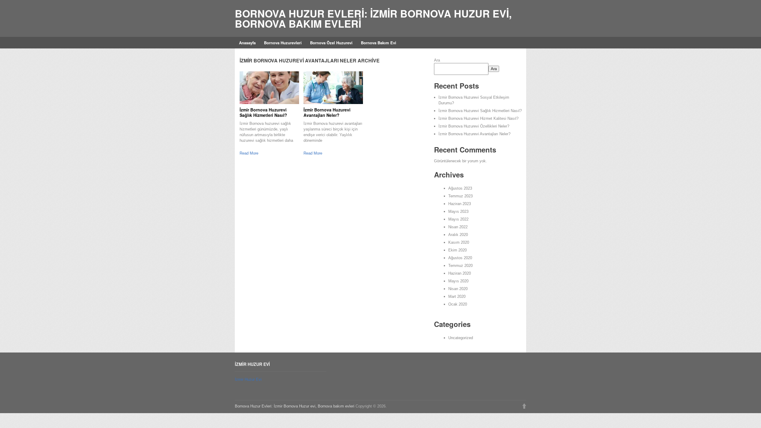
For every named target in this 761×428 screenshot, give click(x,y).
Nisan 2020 (458, 289)
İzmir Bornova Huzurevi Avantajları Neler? (327, 112)
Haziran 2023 (459, 204)
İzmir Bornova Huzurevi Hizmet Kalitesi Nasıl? (478, 118)
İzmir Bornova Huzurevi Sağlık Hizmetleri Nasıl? (263, 112)
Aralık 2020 (458, 234)
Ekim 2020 (457, 250)
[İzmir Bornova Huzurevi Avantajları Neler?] (333, 87)
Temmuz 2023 (460, 196)
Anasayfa (247, 42)
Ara (437, 60)
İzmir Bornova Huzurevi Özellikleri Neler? (473, 126)
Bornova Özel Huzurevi (331, 42)
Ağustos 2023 (460, 188)
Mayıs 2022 (458, 219)
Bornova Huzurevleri (283, 42)
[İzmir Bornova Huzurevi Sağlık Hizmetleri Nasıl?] (269, 87)
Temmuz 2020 (460, 265)
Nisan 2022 (458, 227)
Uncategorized (460, 338)
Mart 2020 (457, 296)
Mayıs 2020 (458, 281)
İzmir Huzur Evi (248, 379)
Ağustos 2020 (460, 258)
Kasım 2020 (458, 242)
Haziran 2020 (459, 273)
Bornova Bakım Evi (378, 42)
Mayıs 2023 (458, 211)
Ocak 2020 (457, 304)
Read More (249, 153)
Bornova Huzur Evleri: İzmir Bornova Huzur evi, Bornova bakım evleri (373, 18)
